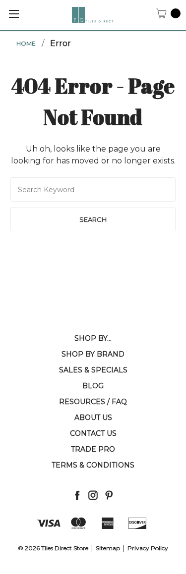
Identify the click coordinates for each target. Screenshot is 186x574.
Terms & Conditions (93, 465)
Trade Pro (93, 449)
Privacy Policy (147, 548)
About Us (93, 417)
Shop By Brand (93, 354)
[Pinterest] (109, 495)
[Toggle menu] (13, 13)
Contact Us (93, 433)
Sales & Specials (93, 369)
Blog (93, 385)
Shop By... (93, 338)
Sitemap (108, 548)
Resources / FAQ (93, 401)
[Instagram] (93, 495)
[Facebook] (77, 495)
